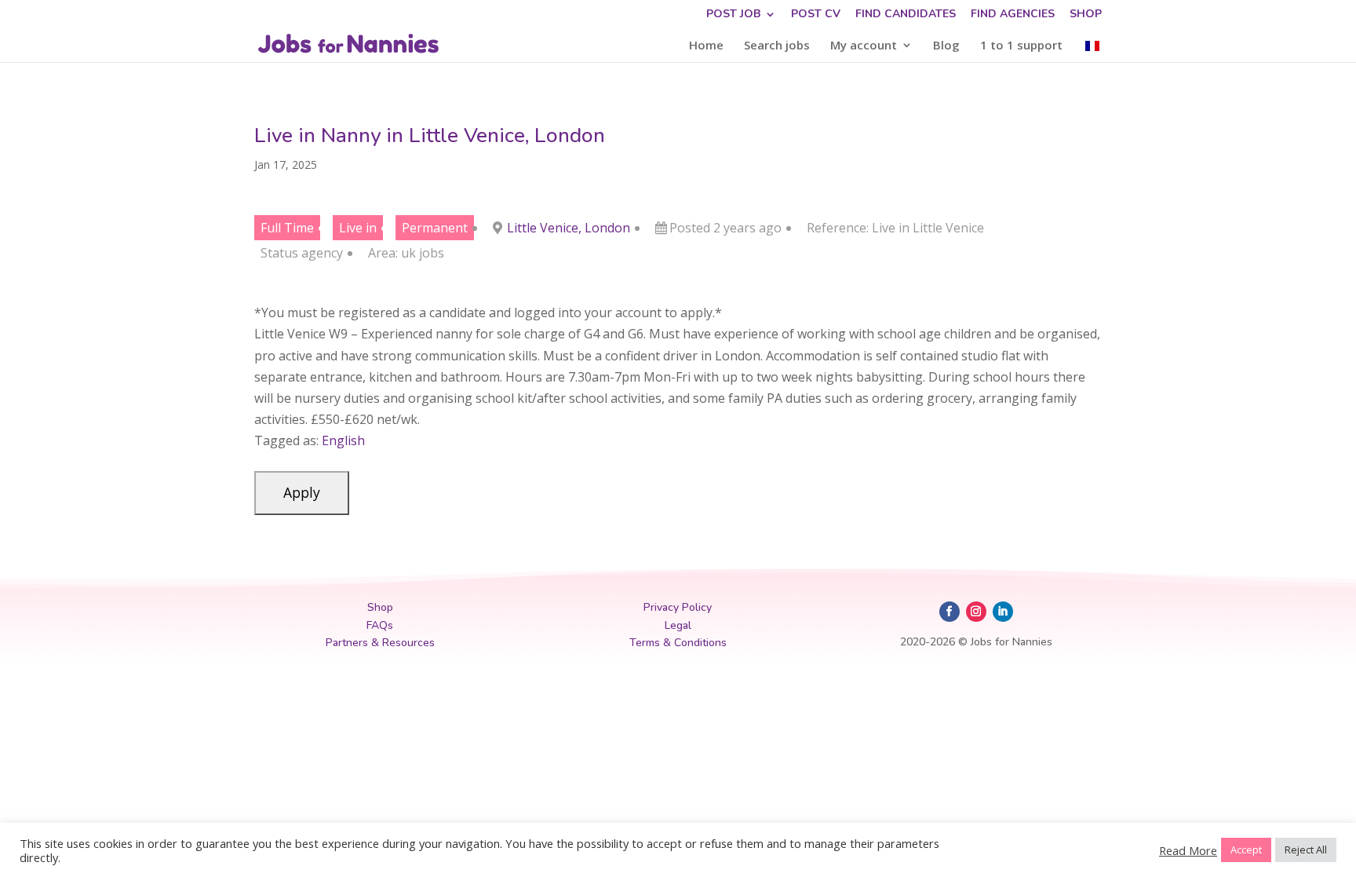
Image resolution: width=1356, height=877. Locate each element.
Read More (1188, 850)
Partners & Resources (380, 642)
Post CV (815, 15)
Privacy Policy (677, 607)
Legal (678, 625)
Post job (733, 15)
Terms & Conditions (678, 642)
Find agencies (1013, 15)
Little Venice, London (568, 227)
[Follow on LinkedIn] (1003, 611)
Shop (1086, 15)
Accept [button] (1246, 849)
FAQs (379, 625)
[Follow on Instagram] (976, 611)
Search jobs (777, 46)
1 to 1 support (1021, 46)
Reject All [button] (1306, 849)
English (343, 440)
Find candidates (905, 15)
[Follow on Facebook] (949, 611)
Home (706, 46)
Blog (946, 46)
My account (863, 46)
